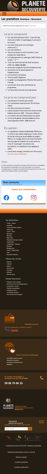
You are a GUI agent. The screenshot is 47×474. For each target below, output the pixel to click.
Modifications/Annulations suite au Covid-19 (21, 452)
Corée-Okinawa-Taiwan (14, 227)
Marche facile (11, 274)
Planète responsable (13, 288)
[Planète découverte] (8, 409)
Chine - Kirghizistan (13, 250)
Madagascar (10, 248)
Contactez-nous (12, 290)
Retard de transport (13, 360)
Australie (9, 225)
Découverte (10, 268)
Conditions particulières (21, 467)
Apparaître (38, 446)
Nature (9, 266)
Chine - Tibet (11, 231)
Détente (9, 272)
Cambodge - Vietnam (13, 244)
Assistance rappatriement (14, 362)
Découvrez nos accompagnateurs (17, 284)
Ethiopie (9, 246)
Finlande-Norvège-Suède (15, 240)
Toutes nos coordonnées (23, 189)
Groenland (32, 26)
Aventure (9, 270)
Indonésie (10, 229)
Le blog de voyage (12, 292)
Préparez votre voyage (14, 282)
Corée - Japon (11, 223)
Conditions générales (21, 462)
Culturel (9, 264)
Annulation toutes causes (14, 358)
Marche (9, 262)
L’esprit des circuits (12, 286)
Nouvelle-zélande (12, 254)
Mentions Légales (21, 457)
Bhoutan (9, 236)
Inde (8, 252)
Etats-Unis (10, 238)
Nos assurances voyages (14, 294)
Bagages (9, 364)
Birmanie (9, 234)
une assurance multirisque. (17, 154)
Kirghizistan (10, 242)
